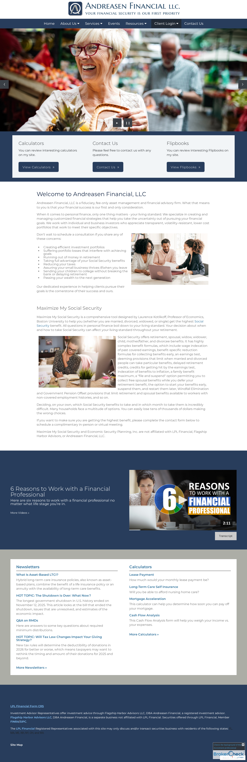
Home (49, 23)
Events (114, 23)
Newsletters (27, 567)
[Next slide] (242, 84)
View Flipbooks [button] (184, 167)
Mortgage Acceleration (147, 599)
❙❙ (127, 122)
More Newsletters (31, 667)
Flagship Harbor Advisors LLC (31, 717)
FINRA (14, 721)
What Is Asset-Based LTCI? (37, 575)
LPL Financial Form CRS (27, 706)
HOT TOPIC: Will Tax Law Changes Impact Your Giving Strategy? (59, 638)
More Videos (19, 512)
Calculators (140, 567)
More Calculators (144, 634)
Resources (135, 23)
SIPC (23, 721)
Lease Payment (141, 575)
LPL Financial (25, 728)
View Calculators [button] (37, 167)
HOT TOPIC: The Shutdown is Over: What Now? (53, 595)
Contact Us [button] (106, 167)
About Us (68, 23)
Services (92, 23)
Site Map (16, 745)
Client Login (164, 23)
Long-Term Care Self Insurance (153, 587)
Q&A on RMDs (27, 620)
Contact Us (193, 23)
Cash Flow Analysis (144, 615)
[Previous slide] (4, 84)
